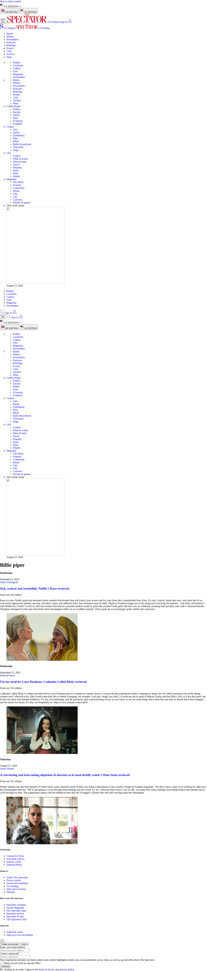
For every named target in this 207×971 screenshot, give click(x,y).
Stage (16, 150)
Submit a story (13, 861)
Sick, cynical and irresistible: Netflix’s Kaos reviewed (34, 588)
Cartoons (17, 199)
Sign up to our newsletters (19, 935)
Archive (10, 54)
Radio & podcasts (22, 144)
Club (8, 51)
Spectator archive (15, 913)
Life (8, 153)
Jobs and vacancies (16, 889)
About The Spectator (17, 877)
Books (16, 132)
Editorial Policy (14, 864)
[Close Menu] (3, 316)
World (16, 115)
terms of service (47, 969)
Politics (16, 62)
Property (17, 167)
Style (15, 173)
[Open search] (2, 312)
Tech (15, 71)
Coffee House (13, 106)
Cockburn (18, 65)
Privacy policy (13, 880)
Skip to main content (10, 1)
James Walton (7, 768)
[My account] (70, 22)
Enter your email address (12, 947)
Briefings (11, 45)
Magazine (18, 74)
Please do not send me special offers (22, 963)
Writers (10, 36)
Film (15, 138)
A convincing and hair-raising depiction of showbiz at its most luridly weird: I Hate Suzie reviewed (65, 775)
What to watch (20, 158)
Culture (17, 68)
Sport (15, 170)
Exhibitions (19, 135)
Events (9, 48)
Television (18, 147)
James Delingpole (9, 582)
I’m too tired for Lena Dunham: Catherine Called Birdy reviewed (43, 681)
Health (16, 176)
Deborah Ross (7, 675)
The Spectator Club (16, 919)
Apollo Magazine (15, 907)
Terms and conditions (17, 883)
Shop (9, 57)
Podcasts (10, 42)
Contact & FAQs (15, 856)
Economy (18, 120)
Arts (15, 129)
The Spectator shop (16, 910)
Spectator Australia (16, 904)
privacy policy (67, 969)
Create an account (9, 944)
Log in (24, 944)
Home (9, 33)
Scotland (17, 123)
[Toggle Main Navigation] (3, 21)
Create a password (9, 953)
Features (17, 185)
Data (15, 118)
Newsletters (12, 39)
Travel (16, 164)
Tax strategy (12, 886)
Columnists (18, 188)
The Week (18, 182)
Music (16, 141)
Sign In (63, 22)
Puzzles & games (21, 202)
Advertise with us (15, 859)
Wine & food (19, 161)
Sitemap (10, 892)
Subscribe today (14, 932)
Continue (5, 966)
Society (17, 112)
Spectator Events (15, 916)
